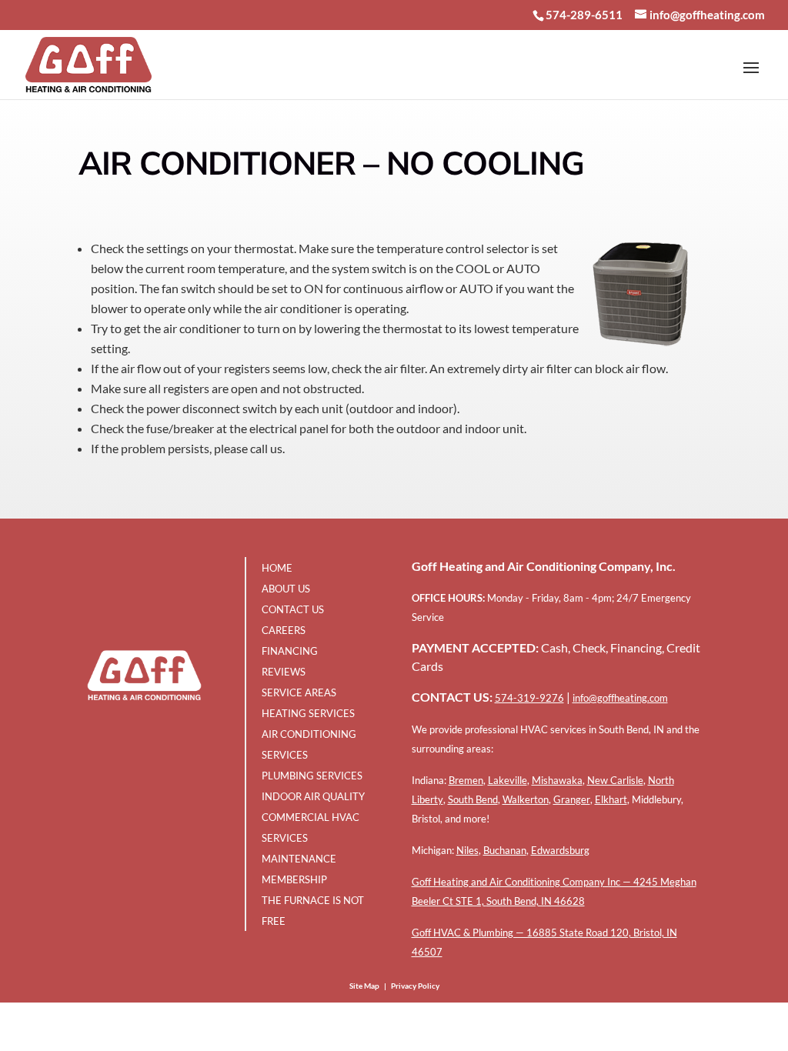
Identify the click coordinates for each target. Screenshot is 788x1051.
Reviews (284, 672)
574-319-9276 (529, 698)
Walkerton (526, 799)
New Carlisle (615, 780)
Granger (571, 799)
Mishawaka (557, 780)
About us (286, 588)
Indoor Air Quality (313, 796)
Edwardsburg (560, 850)
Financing (290, 651)
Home (277, 568)
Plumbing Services (312, 775)
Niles (467, 850)
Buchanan (504, 850)
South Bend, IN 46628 (535, 901)
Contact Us (293, 609)
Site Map (364, 985)
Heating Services (308, 713)
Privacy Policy (415, 985)
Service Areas (299, 692)
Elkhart (611, 799)
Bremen (466, 780)
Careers (284, 630)
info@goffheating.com (620, 698)
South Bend (473, 799)
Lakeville (507, 780)
